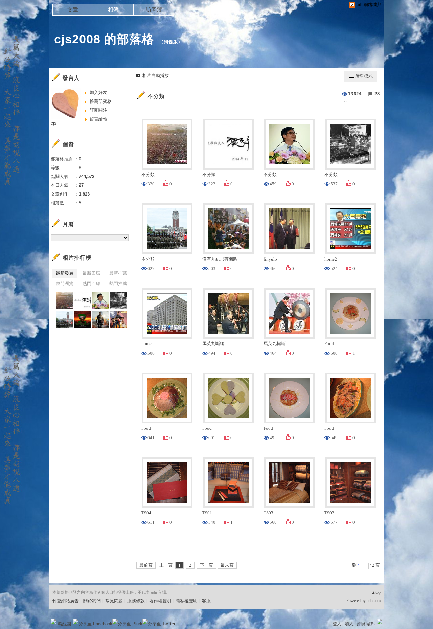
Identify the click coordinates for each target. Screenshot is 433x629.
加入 (349, 623)
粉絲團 (64, 623)
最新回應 (91, 273)
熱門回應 (91, 283)
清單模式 (364, 75)
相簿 (113, 10)
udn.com (374, 600)
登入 (337, 623)
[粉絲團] (53, 621)
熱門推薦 (118, 283)
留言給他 (98, 118)
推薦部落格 (101, 101)
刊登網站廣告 (65, 600)
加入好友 (98, 92)
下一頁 (206, 565)
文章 (72, 10)
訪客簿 (154, 10)
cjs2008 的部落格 (104, 39)
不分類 (156, 96)
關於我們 (92, 600)
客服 (206, 600)
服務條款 (136, 600)
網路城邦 (366, 623)
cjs (53, 123)
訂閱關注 (98, 110)
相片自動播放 (155, 75)
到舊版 (171, 41)
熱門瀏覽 (64, 283)
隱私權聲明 (187, 600)
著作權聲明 (160, 600)
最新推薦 (118, 273)
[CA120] (118, 319)
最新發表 (64, 273)
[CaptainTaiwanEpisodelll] (82, 319)
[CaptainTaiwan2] (100, 319)
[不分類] (64, 300)
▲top (376, 592)
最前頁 (146, 565)
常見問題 (114, 600)
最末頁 (227, 565)
